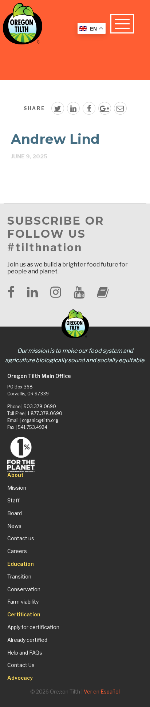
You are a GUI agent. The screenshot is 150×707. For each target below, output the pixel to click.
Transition (19, 577)
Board (14, 513)
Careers (17, 551)
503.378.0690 (40, 406)
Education (20, 564)
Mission (16, 488)
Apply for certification (33, 627)
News (14, 526)
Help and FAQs (24, 653)
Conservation (23, 589)
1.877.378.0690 (45, 413)
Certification (23, 614)
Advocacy (20, 678)
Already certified (27, 640)
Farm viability (23, 602)
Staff (13, 500)
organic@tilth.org (40, 420)
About (15, 475)
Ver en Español (102, 691)
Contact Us (21, 665)
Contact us (20, 538)
